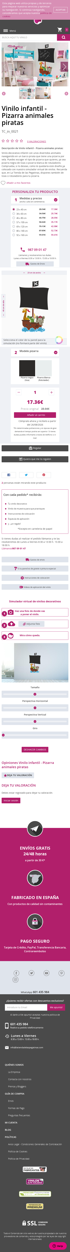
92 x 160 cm (22, 235)
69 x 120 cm (22, 226)
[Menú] (5, 30)
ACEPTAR (60, 9)
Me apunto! (56, 1007)
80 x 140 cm (22, 230)
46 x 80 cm (21, 218)
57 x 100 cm (22, 222)
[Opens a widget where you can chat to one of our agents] (58, 1246)
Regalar (36, 448)
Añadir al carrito (35, 415)
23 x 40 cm (21, 209)
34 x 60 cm (21, 213)
